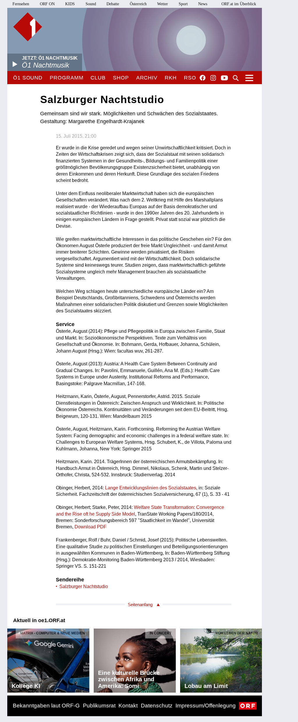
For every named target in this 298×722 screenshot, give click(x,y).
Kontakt (128, 705)
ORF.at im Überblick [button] (238, 4)
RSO (190, 78)
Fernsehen (21, 4)
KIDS (70, 4)
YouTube (224, 78)
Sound (91, 4)
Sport (183, 4)
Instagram (213, 78)
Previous (12, 659)
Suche (236, 78)
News (202, 4)
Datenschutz (157, 705)
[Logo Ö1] (27, 26)
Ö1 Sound (27, 78)
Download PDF (90, 526)
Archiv (146, 78)
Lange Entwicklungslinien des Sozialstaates (150, 487)
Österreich (138, 4)
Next (257, 659)
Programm (66, 78)
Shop (121, 78)
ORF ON (47, 4)
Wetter (162, 4)
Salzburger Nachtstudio (83, 586)
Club (98, 78)
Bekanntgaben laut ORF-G (46, 705)
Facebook (202, 78)
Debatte (113, 4)
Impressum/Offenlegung (205, 705)
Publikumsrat (99, 705)
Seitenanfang (140, 604)
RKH (171, 78)
